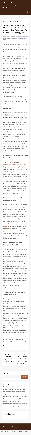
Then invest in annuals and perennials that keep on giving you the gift (14, 165)
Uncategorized (7, 346)
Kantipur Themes (22, 427)
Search (5, 373)
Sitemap (6, 433)
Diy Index (7, 2)
